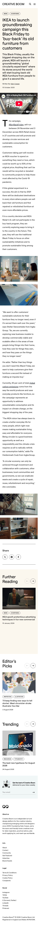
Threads (5, 906)
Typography (18, 759)
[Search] (30, 4)
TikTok (4, 895)
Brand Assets (7, 861)
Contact (5, 850)
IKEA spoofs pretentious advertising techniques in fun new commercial (19, 618)
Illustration (19, 696)
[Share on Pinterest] (11, 557)
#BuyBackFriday (16, 124)
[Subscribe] (34, 792)
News (5, 13)
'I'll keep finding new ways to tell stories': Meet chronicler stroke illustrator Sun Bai (17, 703)
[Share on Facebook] (18, 557)
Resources (7, 759)
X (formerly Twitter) (9, 900)
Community (6, 853)
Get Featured (7, 856)
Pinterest (5, 908)
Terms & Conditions (9, 873)
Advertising (15, 13)
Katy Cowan (15, 84)
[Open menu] (35, 4)
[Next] (33, 581)
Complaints (6, 881)
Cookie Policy (7, 878)
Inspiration (7, 696)
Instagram (6, 892)
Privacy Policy (7, 875)
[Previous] (27, 581)
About (4, 848)
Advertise (5, 858)
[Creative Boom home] (13, 4)
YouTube (5, 898)
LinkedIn (5, 903)
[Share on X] (4, 557)
